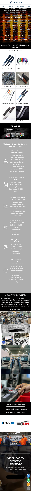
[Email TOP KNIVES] (28, 484)
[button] (3, 423)
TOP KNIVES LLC (17, 2)
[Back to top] (28, 488)
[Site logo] (10, 2)
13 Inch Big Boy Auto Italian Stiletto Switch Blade (8, 104)
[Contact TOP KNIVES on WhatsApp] (28, 480)
